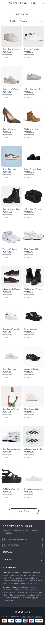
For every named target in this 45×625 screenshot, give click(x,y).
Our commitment (9, 587)
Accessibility (38, 616)
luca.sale (6, 573)
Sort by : (13, 21)
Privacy (29, 616)
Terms (24, 616)
